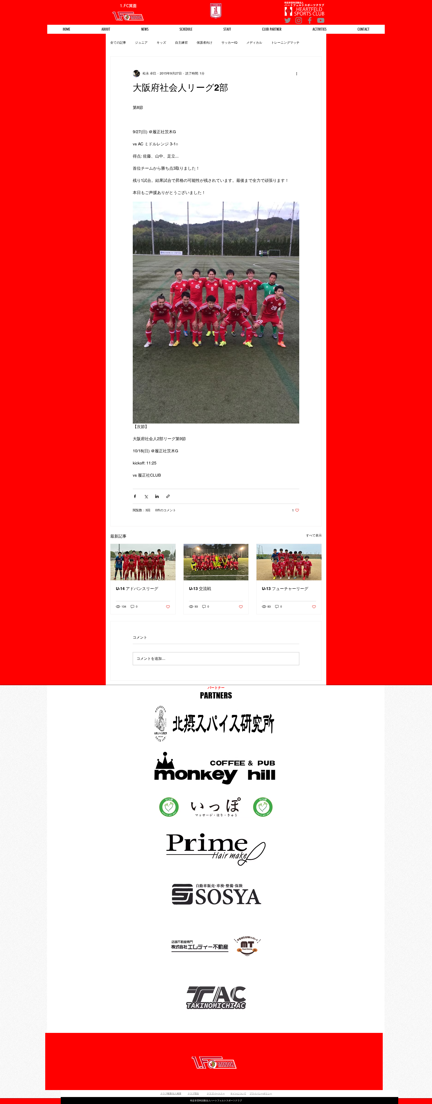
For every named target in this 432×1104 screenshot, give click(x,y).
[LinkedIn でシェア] (157, 496)
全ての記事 (118, 42)
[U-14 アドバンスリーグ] (143, 562)
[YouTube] (320, 20)
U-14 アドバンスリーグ (137, 588)
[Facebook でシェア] (135, 496)
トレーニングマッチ (285, 42)
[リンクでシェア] (168, 496)
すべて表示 (314, 535)
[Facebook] (309, 20)
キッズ (161, 42)
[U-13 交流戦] (216, 562)
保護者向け (204, 42)
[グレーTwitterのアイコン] (287, 20)
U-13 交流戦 (200, 588)
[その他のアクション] (296, 73)
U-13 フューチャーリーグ (285, 588)
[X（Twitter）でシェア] (146, 496)
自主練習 (181, 42)
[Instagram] (298, 20)
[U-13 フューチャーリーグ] (289, 562)
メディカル (254, 42)
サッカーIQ (229, 42)
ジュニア (141, 42)
